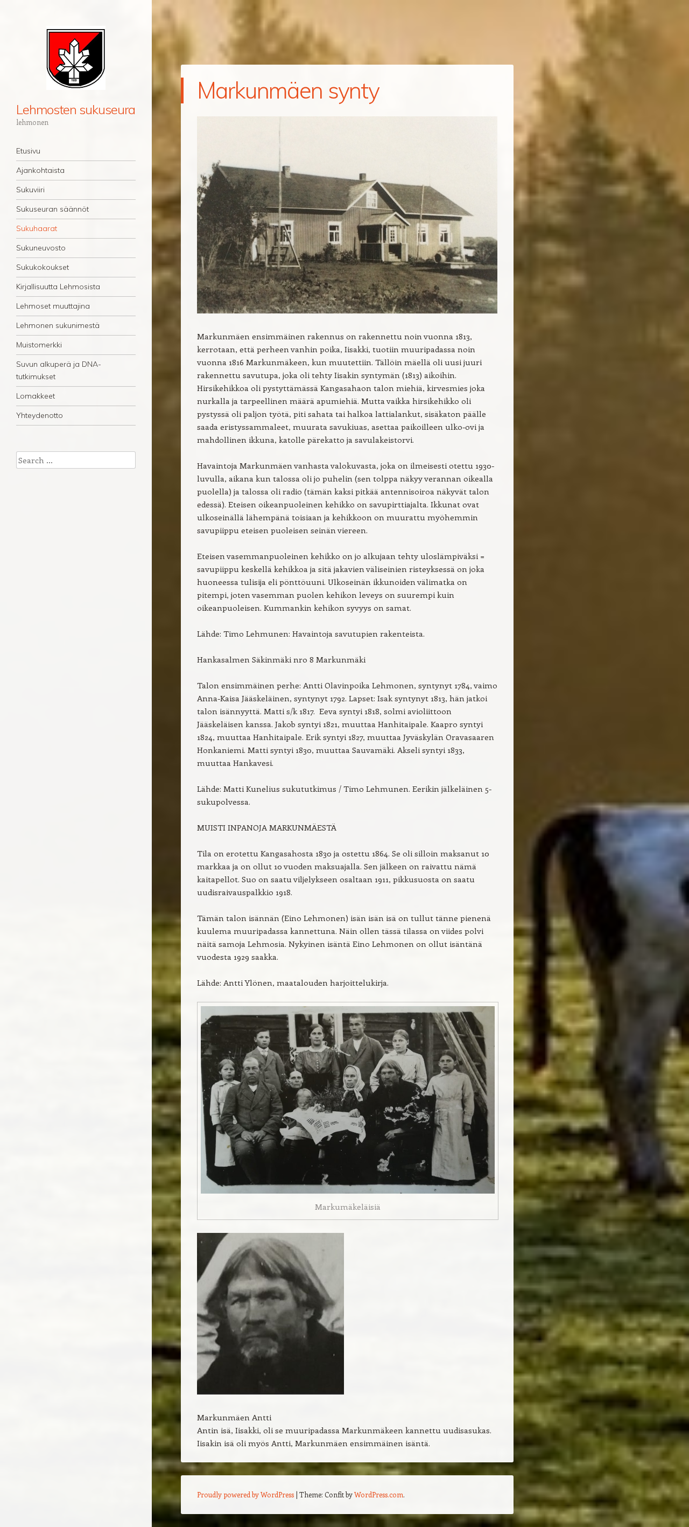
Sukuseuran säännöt (52, 209)
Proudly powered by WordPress (245, 1494)
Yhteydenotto (39, 415)
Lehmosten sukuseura (75, 109)
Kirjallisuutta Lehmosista (58, 286)
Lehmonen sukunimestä (58, 325)
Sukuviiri (30, 189)
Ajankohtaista (40, 170)
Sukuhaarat (36, 228)
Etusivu (28, 151)
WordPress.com (378, 1494)
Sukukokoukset (42, 267)
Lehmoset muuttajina (53, 306)
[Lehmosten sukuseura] (76, 58)
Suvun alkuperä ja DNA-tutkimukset (58, 370)
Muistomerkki (39, 345)
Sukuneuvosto (41, 248)
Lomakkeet (35, 396)
